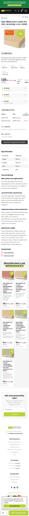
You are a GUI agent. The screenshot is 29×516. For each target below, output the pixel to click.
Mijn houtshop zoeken (15, 431)
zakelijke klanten (14, 447)
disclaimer (14, 482)
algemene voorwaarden (14, 449)
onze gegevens (14, 452)
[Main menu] (26, 11)
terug (26, 17)
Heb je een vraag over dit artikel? (14, 142)
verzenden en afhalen (14, 442)
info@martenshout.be (16, 433)
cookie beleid (14, 479)
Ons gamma (7, 16)
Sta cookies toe (14, 506)
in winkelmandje (20, 513)
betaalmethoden (15, 444)
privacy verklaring (14, 477)
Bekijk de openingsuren (14, 5)
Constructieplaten (16, 16)
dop (14, 455)
